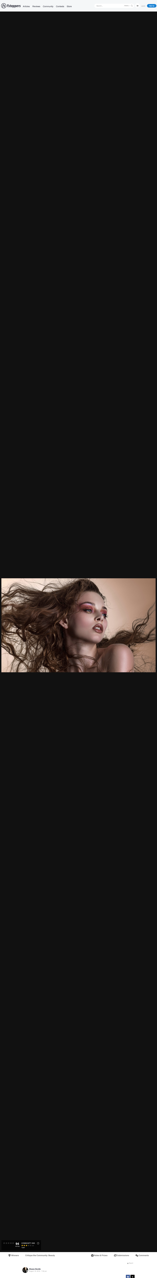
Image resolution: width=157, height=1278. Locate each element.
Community (48, 6)
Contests (60, 6)
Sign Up (151, 6)
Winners (15, 1255)
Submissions (123, 1255)
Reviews (36, 6)
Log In (143, 6)
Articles (26, 6)
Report (130, 1263)
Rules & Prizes (100, 1255)
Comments (143, 1255)
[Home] (11, 6)
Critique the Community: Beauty (40, 1255)
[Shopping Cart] (137, 5)
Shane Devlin (35, 1269)
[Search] (132, 6)
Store (69, 6)
